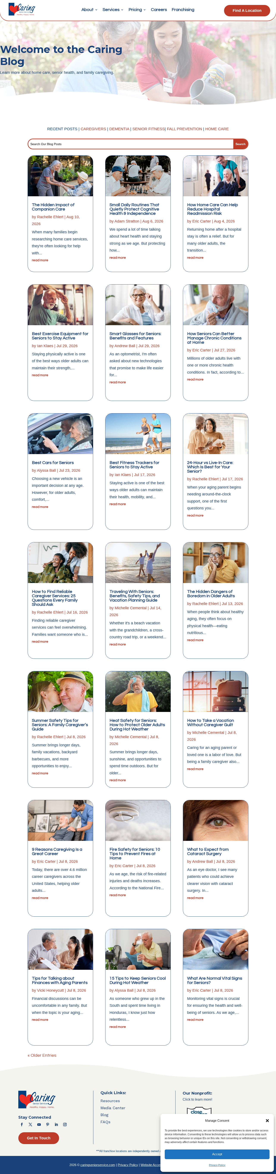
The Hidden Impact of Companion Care (53, 207)
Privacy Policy (217, 1165)
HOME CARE (217, 129)
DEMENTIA (119, 129)
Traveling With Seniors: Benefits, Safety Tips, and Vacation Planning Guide (135, 595)
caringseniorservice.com (97, 1165)
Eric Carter (46, 861)
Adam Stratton (126, 221)
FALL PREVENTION (184, 129)
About (88, 10)
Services (111, 10)
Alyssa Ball (46, 470)
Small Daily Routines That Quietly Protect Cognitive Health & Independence (134, 209)
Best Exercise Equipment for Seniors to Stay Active (60, 336)
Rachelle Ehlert (50, 217)
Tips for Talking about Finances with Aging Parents (60, 980)
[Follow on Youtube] (39, 1124)
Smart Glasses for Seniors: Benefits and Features (135, 336)
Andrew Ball (124, 346)
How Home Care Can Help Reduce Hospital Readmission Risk (212, 209)
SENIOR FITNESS (148, 129)
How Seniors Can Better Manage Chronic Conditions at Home (214, 338)
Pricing (135, 10)
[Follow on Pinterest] (47, 1124)
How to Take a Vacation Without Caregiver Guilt (210, 722)
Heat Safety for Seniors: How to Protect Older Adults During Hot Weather (137, 724)
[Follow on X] (30, 1124)
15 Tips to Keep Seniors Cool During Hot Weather (138, 980)
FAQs (105, 1122)
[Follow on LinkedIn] (56, 1124)
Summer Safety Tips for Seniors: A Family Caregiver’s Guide (60, 724)
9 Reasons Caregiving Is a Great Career (57, 851)
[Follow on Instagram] (64, 1124)
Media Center (112, 1108)
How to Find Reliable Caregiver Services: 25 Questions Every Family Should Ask (55, 598)
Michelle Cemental (131, 608)
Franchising (183, 10)
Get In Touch (38, 1138)
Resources (110, 1100)
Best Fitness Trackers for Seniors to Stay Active (134, 465)
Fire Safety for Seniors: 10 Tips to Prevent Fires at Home (135, 853)
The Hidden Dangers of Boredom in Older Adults (211, 593)
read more (40, 260)
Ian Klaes (45, 346)
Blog (104, 1114)
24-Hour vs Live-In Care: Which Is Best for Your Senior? (210, 467)
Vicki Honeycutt (50, 990)
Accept (217, 1154)
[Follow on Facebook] (21, 1124)
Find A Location (247, 10)
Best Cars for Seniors (53, 463)
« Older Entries (42, 1055)
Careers (159, 10)
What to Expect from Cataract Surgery (208, 851)
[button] (267, 1120)
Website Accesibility (155, 1165)
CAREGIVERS (93, 129)
